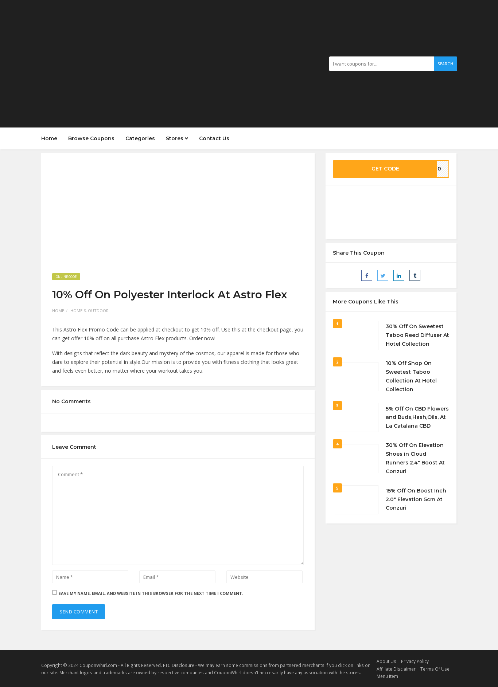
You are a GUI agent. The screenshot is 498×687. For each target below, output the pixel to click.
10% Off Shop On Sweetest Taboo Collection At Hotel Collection (411, 376)
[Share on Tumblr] (414, 275)
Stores (175, 138)
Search (445, 63)
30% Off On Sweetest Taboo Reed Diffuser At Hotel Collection (417, 335)
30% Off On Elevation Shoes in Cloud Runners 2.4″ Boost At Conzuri (415, 458)
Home (49, 138)
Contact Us (214, 138)
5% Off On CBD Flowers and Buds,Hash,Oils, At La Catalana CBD (417, 417)
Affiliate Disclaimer (396, 669)
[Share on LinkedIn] (398, 275)
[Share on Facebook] (366, 275)
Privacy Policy (415, 661)
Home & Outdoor (89, 310)
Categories (140, 138)
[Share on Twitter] (382, 275)
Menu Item (387, 676)
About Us (386, 661)
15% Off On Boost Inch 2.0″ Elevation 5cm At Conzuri (416, 499)
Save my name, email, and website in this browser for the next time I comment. (150, 593)
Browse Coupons (91, 138)
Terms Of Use (435, 669)
